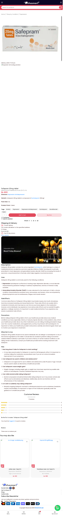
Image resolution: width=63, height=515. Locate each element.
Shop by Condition (12, 14)
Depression (23, 14)
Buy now (49, 215)
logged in (12, 421)
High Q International (15, 473)
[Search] (60, 7)
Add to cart (22, 215)
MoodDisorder (54, 209)
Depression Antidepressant (16, 194)
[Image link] (9, 485)
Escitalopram (35, 198)
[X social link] (31, 221)
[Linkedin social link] (36, 221)
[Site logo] (31, 2)
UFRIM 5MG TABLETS (15, 469)
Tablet (4, 212)
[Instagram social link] (13, 488)
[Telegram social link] (38, 221)
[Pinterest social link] (34, 221)
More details (5, 235)
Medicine (18, 471)
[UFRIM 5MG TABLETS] (15, 453)
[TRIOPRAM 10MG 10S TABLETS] (46, 453)
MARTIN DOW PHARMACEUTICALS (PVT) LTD (14, 190)
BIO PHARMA (45, 473)
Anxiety (8, 209)
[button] (2, 466)
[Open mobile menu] (2, 2)
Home (3, 14)
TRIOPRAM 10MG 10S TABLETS (45, 469)
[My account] (61, 2)
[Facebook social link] (29, 221)
